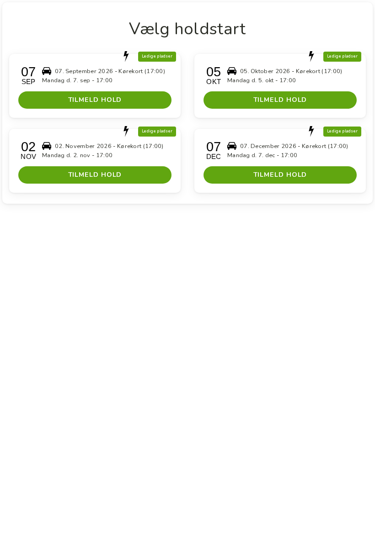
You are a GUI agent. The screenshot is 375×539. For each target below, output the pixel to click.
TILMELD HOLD (95, 99)
